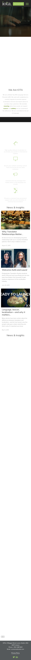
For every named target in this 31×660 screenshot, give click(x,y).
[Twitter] (13, 657)
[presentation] (2, 637)
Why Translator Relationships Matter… (12, 232)
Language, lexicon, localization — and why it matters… (13, 312)
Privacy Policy (15, 653)
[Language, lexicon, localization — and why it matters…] (15, 298)
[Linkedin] (17, 657)
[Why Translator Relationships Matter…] (15, 220)
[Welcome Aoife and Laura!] (15, 258)
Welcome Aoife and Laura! (14, 270)
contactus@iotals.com (17, 649)
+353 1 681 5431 (17, 647)
